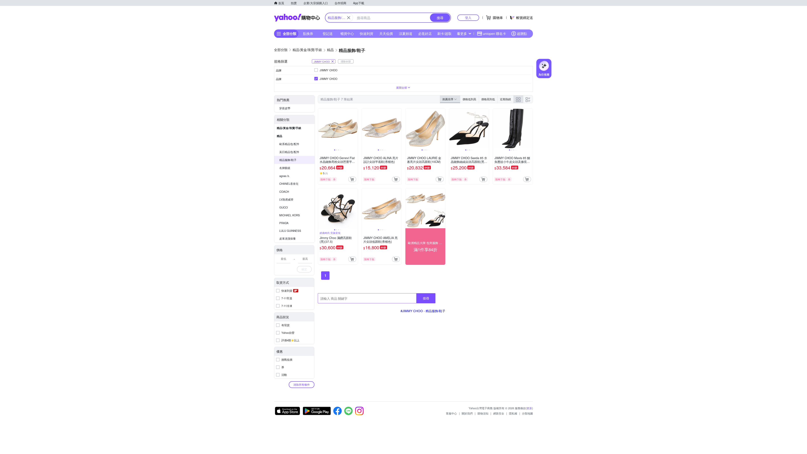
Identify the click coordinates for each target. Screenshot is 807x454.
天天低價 (386, 33)
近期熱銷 (505, 99)
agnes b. (284, 176)
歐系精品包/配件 (289, 144)
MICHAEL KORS (289, 215)
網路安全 (498, 413)
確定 (304, 269)
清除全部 (346, 61)
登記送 (328, 33)
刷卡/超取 (444, 33)
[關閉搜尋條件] (348, 17)
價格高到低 (488, 99)
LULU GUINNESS (290, 231)
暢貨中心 (347, 33)
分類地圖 (527, 413)
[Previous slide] (320, 128)
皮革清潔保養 (287, 238)
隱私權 (513, 413)
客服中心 (451, 413)
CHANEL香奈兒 (288, 184)
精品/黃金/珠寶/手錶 (289, 128)
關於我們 (467, 413)
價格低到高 (469, 99)
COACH (284, 192)
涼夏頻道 (405, 33)
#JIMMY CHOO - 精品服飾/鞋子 (423, 311)
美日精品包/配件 (289, 152)
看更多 (462, 33)
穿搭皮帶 (284, 108)
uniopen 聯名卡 (494, 33)
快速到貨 (366, 33)
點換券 (308, 33)
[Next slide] (355, 128)
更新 (529, 408)
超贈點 (522, 33)
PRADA (284, 223)
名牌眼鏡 (284, 168)
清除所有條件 (301, 385)
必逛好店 (425, 33)
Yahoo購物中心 (297, 18)
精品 (279, 136)
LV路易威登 (286, 199)
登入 (468, 17)
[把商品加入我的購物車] (352, 179)
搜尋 (426, 298)
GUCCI (283, 207)
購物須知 (482, 413)
